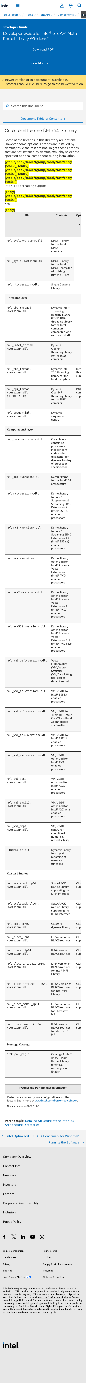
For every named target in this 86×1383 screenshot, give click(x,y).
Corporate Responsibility (21, 1203)
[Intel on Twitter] (14, 1237)
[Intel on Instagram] (42, 1237)
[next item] (83, 14)
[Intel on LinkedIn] (23, 1237)
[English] (71, 5)
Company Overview (17, 1157)
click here (36, 84)
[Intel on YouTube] (33, 1237)
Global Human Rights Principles (47, 1306)
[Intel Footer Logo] (11, 1345)
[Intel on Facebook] (4, 1237)
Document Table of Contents (41, 119)
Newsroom (10, 1175)
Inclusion (9, 1212)
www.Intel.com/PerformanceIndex (56, 1100)
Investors (9, 1185)
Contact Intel (12, 1166)
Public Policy (12, 1222)
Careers (8, 1194)
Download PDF (43, 50)
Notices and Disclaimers (32, 1300)
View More (38, 63)
